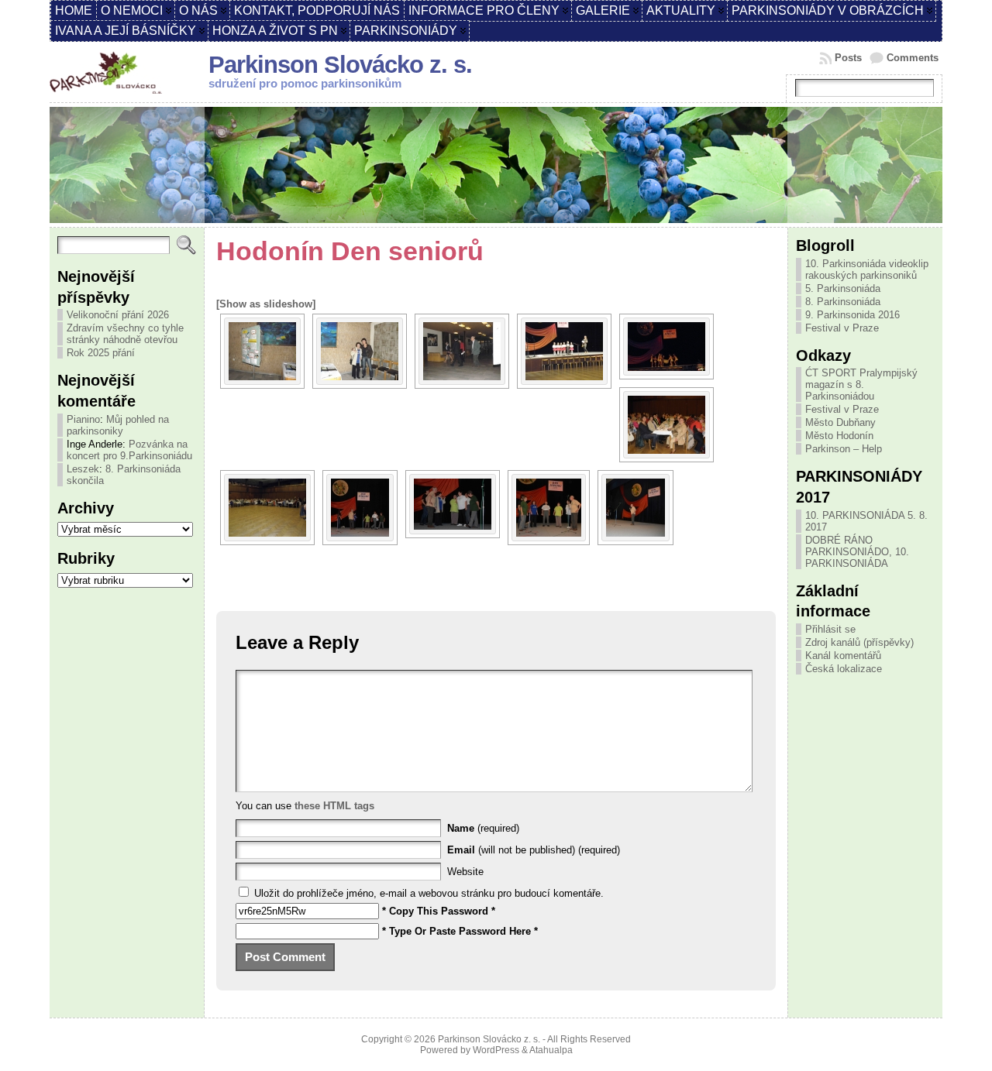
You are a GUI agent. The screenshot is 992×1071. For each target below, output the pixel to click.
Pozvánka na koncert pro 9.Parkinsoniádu (129, 450)
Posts (848, 58)
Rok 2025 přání (101, 353)
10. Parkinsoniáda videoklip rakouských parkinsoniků (866, 269)
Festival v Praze (842, 328)
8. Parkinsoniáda (842, 301)
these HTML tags (334, 806)
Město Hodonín (839, 435)
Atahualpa (551, 1050)
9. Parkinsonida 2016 (852, 315)
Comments (913, 58)
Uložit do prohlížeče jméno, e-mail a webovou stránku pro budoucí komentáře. (429, 893)
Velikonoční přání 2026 (118, 315)
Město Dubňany (840, 422)
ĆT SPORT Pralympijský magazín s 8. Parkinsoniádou (861, 384)
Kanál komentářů (843, 655)
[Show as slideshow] (265, 304)
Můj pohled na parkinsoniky (118, 425)
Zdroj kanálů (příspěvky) (859, 642)
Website (465, 871)
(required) (483, 828)
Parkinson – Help (843, 449)
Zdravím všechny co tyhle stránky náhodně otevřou (125, 333)
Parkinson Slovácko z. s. (340, 64)
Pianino (83, 419)
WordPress (496, 1050)
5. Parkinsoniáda (842, 288)
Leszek (83, 469)
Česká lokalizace (843, 669)
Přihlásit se (830, 629)
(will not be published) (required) (533, 850)
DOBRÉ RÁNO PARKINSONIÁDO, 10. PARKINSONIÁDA (857, 551)
